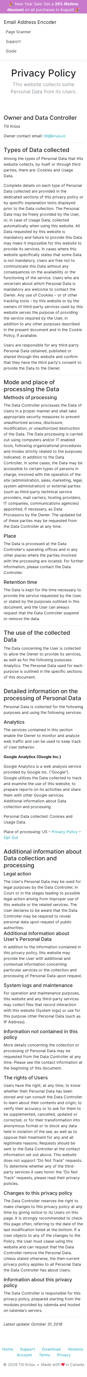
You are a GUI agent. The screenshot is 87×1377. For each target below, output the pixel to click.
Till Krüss (27, 1364)
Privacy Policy (65, 831)
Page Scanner (18, 31)
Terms (44, 1354)
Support (13, 41)
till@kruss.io (55, 135)
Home (7, 1349)
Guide (11, 51)
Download (51, 1349)
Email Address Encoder (30, 22)
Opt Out (11, 837)
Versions (75, 1349)
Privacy (64, 1354)
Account (24, 1354)
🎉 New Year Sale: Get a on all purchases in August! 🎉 (43, 6)
